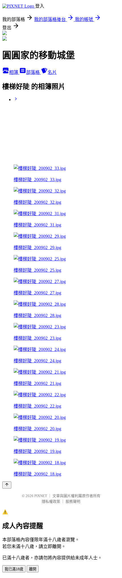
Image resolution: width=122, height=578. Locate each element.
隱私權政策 (51, 501)
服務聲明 (73, 501)
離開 (32, 569)
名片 (52, 72)
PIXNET (40, 496)
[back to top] (6, 485)
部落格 (33, 72)
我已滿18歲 (14, 569)
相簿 (14, 72)
